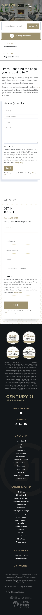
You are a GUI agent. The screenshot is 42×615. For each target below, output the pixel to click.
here (38, 87)
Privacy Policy (19, 163)
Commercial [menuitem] (21, 466)
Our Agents (20, 566)
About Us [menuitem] (21, 472)
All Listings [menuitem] (21, 492)
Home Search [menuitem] (21, 441)
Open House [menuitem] (21, 517)
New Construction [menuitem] (21, 498)
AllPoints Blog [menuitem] (21, 478)
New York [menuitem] (21, 539)
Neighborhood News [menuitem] (21, 475)
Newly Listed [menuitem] (21, 495)
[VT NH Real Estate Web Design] (21, 604)
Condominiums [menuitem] (21, 504)
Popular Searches (11, 46)
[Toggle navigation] (36, 4)
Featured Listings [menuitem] (21, 514)
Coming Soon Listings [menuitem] (21, 510)
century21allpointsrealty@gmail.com (17, 221)
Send (8, 168)
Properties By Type (11, 56)
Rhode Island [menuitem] (21, 542)
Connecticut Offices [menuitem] (21, 555)
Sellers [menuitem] (21, 447)
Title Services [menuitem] (21, 453)
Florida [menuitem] (21, 532)
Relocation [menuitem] (21, 450)
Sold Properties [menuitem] (21, 526)
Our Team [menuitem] (21, 469)
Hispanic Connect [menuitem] (21, 459)
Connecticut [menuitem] (21, 529)
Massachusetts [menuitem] (21, 536)
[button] (33, 26)
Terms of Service (14, 175)
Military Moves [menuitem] (21, 456)
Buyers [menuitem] (21, 444)
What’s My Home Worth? (23, 35)
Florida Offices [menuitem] (21, 558)
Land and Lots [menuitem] (21, 523)
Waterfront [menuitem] (21, 507)
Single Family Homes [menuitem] (21, 501)
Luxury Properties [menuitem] (21, 520)
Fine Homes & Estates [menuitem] (21, 463)
